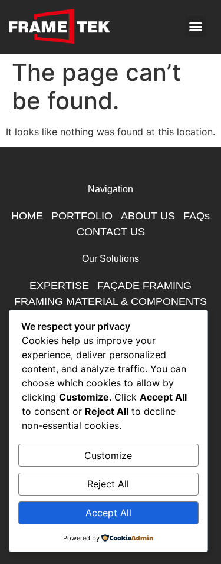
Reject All (108, 484)
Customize (108, 455)
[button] (195, 26)
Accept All (108, 513)
